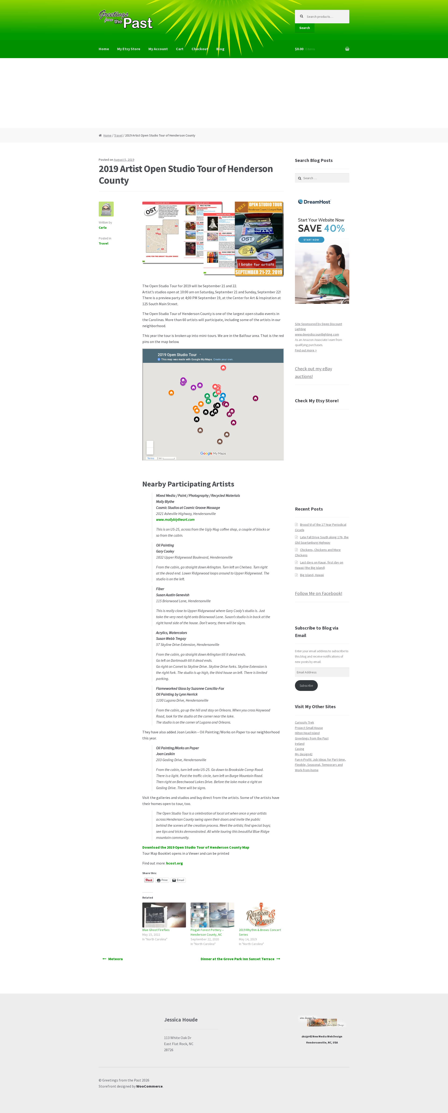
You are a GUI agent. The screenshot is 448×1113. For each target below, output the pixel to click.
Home (104, 48)
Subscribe (306, 685)
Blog (220, 48)
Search (304, 28)
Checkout (200, 48)
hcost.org (174, 863)
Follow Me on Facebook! (318, 593)
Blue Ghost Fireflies (156, 930)
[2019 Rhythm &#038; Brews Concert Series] (261, 915)
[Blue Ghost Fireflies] (164, 915)
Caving (299, 749)
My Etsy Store (128, 48)
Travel (118, 135)
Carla (103, 227)
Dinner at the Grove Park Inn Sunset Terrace (237, 958)
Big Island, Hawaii (312, 575)
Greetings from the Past (312, 738)
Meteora (115, 958)
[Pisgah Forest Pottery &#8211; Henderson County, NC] (212, 915)
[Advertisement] (224, 93)
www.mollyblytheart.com (175, 519)
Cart (179, 48)
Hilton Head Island (307, 733)
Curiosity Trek (304, 722)
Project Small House (309, 728)
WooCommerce (149, 1086)
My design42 (303, 754)
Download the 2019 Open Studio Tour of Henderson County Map (195, 847)
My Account (158, 48)
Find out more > (306, 350)
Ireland (299, 744)
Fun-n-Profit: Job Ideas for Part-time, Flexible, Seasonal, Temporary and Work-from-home (320, 764)
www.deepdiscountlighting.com (317, 334)
